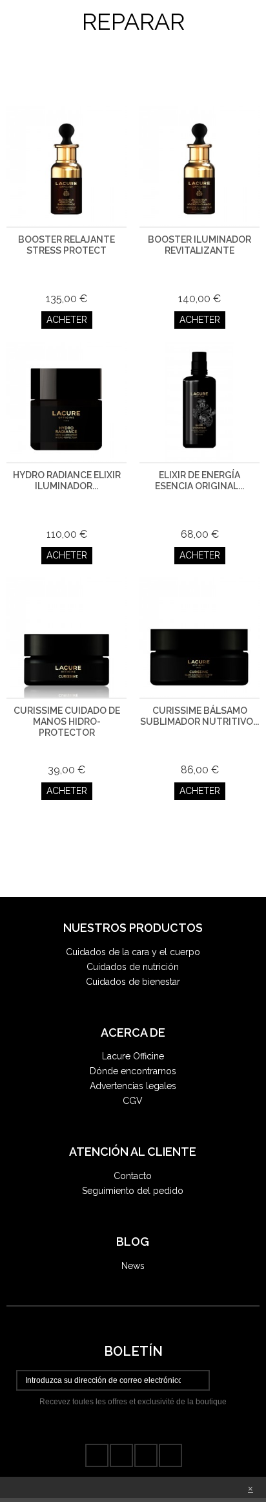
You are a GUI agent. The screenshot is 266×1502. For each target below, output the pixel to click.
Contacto (133, 1176)
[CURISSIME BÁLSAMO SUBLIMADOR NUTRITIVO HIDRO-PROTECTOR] (199, 637)
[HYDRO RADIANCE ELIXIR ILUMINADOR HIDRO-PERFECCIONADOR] (66, 402)
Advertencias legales (133, 1086)
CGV (133, 1101)
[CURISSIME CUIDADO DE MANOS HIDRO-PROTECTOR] (66, 637)
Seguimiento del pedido (132, 1191)
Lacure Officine (133, 1056)
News (133, 1266)
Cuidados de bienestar (133, 982)
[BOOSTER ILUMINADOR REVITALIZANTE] (199, 166)
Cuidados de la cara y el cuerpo (133, 952)
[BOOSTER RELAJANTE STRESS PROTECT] (66, 166)
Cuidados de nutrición (133, 967)
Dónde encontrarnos (133, 1071)
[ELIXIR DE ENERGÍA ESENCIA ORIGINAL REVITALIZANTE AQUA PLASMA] (199, 402)
